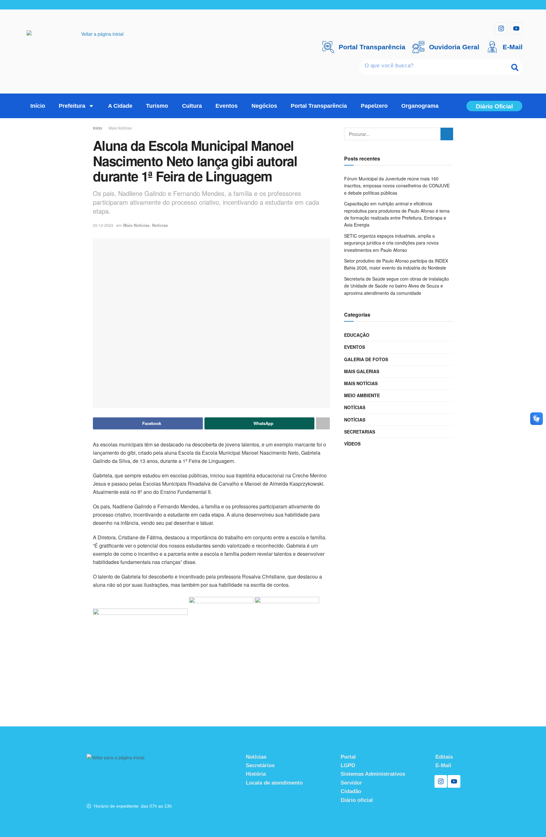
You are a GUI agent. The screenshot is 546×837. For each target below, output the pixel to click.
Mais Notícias (120, 127)
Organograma (420, 106)
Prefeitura (72, 106)
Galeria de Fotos (366, 359)
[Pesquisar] (515, 67)
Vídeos (352, 443)
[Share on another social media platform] (323, 423)
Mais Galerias (361, 371)
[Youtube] (516, 28)
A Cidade (120, 106)
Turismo (157, 106)
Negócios (264, 106)
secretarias (359, 431)
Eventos (226, 106)
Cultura (192, 106)
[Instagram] (501, 28)
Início (37, 106)
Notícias (160, 225)
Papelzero (374, 106)
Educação (356, 335)
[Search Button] (446, 134)
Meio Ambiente (362, 395)
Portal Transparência (319, 106)
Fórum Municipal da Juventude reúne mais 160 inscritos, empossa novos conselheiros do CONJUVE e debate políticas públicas (397, 185)
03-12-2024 (103, 225)
